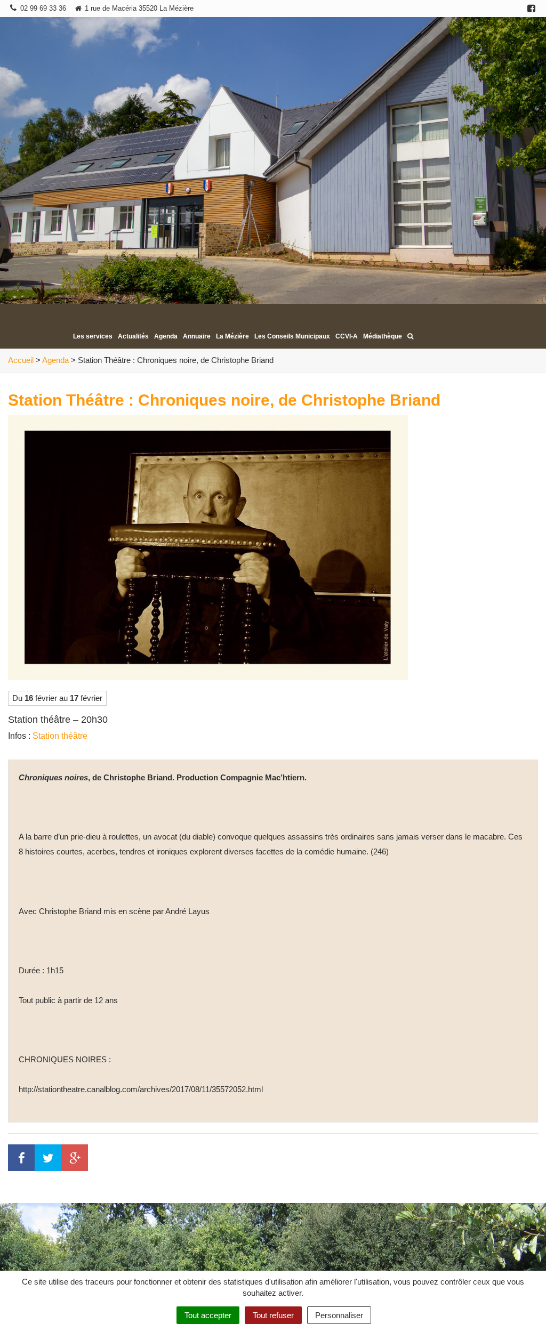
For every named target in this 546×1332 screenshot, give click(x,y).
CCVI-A (346, 336)
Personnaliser (339, 1315)
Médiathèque (382, 336)
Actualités (133, 336)
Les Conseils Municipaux (292, 336)
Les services (93, 336)
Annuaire (197, 336)
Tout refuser (273, 1315)
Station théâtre (60, 735)
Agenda (166, 336)
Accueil (21, 360)
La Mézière (232, 336)
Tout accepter (207, 1315)
